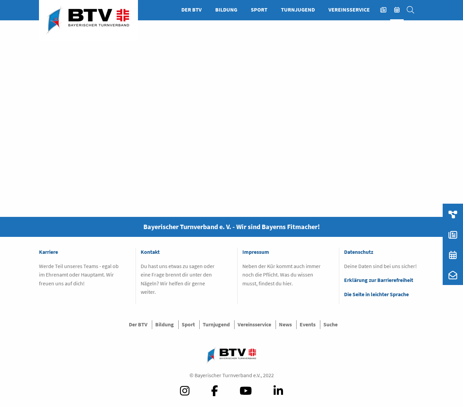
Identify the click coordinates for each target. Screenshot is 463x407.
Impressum (255, 251)
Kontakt (150, 251)
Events (400, 9)
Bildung (226, 9)
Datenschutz (358, 251)
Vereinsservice (349, 9)
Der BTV (191, 9)
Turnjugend (298, 9)
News (386, 9)
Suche (413, 9)
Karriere (48, 251)
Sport (259, 9)
